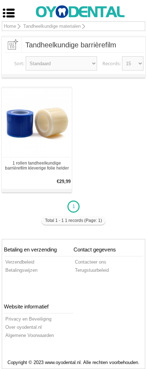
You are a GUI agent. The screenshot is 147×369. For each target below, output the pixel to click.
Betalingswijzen (21, 270)
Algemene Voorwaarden (29, 335)
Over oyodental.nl (23, 327)
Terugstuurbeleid (92, 270)
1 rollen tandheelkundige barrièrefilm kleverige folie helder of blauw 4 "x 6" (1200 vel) (37, 166)
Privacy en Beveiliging (28, 319)
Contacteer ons (90, 262)
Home (10, 26)
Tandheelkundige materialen (52, 26)
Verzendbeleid (19, 262)
